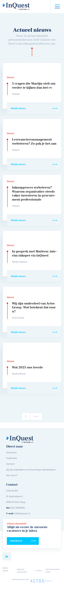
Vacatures (11, 452)
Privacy (39, 571)
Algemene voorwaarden (22, 570)
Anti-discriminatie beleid (52, 570)
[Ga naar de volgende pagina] (36, 416)
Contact (10, 464)
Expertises (11, 458)
